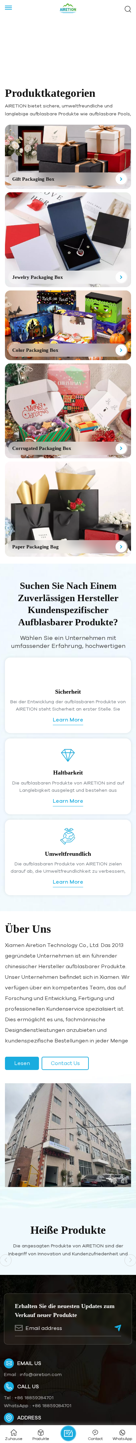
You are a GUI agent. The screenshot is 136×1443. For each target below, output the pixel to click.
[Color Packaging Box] (68, 325)
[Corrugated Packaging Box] (68, 411)
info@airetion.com (41, 1374)
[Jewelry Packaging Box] (68, 239)
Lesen (22, 1063)
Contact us (65, 1063)
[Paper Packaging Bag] (68, 509)
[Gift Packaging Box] (68, 157)
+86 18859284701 (33, 1397)
